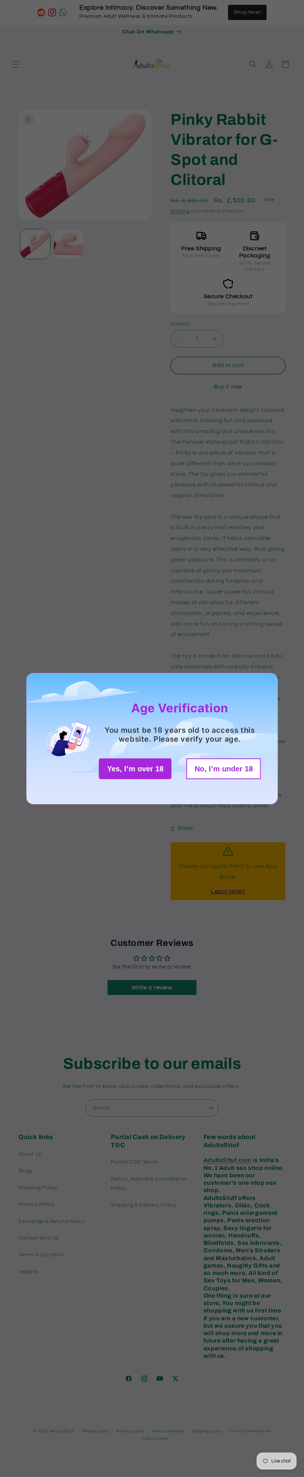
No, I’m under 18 (224, 769)
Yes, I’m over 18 (135, 769)
